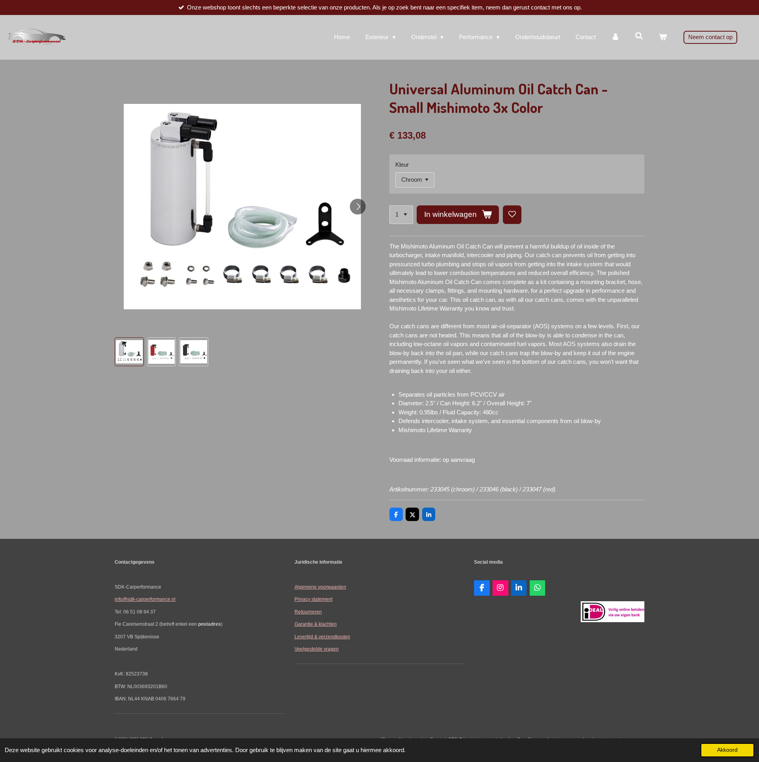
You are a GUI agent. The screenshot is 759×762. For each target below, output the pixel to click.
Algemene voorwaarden (320, 586)
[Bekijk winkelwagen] (663, 37)
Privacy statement (313, 599)
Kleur (402, 164)
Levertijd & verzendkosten (322, 636)
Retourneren (308, 611)
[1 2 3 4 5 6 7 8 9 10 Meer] (401, 214)
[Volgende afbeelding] (358, 206)
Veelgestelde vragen (317, 648)
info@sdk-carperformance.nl (145, 599)
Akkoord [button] (727, 750)
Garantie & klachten (316, 624)
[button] (129, 352)
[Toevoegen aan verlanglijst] (512, 214)
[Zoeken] (639, 36)
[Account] (615, 37)
